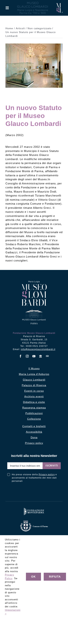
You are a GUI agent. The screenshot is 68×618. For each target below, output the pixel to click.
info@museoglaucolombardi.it (38, 349)
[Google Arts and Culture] (40, 356)
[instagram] (27, 356)
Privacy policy (47, 474)
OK (33, 576)
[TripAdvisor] (47, 356)
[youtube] (34, 356)
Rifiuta (55, 576)
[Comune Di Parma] (34, 521)
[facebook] (20, 356)
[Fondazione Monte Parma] (34, 509)
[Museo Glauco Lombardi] (59, 4)
